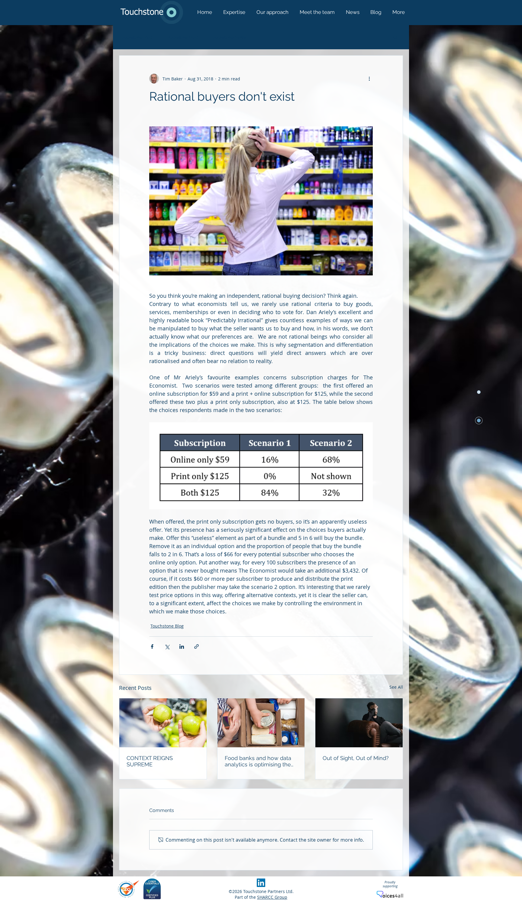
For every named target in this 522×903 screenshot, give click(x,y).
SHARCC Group (272, 897)
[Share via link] (196, 646)
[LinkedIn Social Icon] (261, 883)
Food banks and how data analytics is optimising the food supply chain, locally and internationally (258, 761)
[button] (395, 37)
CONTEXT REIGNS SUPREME (150, 761)
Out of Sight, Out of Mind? (356, 758)
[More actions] (369, 78)
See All (396, 687)
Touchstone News (228, 37)
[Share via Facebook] (152, 646)
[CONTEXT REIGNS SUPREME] (163, 722)
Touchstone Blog (136, 37)
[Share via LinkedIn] (182, 646)
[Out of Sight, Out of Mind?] (359, 722)
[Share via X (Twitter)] (167, 646)
